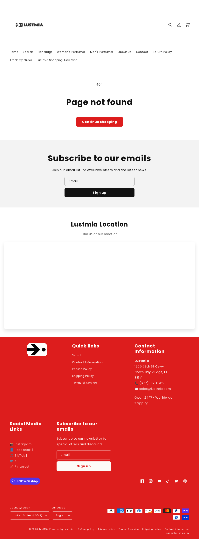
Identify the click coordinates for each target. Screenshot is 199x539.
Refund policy (86, 529)
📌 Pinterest (20, 466)
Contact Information (87, 362)
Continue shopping (99, 122)
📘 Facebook (20, 450)
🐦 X (13, 461)
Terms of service (129, 529)
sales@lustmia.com (155, 389)
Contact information (177, 529)
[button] (170, 25)
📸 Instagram (21, 444)
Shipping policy (151, 529)
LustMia (44, 529)
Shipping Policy (83, 376)
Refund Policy (82, 369)
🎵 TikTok (17, 455)
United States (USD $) (28, 515)
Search (77, 355)
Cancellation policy (177, 533)
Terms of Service (84, 383)
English (60, 515)
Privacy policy (106, 529)
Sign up (99, 192)
